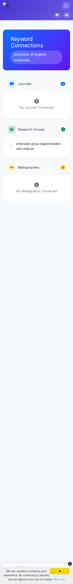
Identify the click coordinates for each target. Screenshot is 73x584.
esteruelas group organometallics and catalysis (38, 146)
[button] (57, 15)
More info (59, 579)
